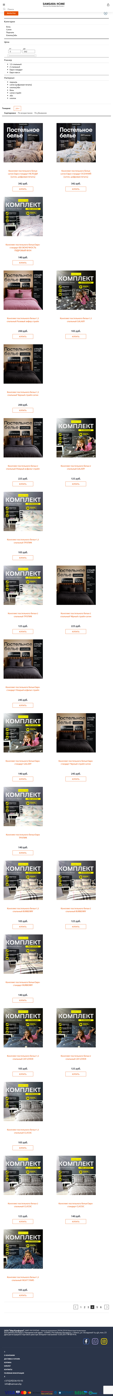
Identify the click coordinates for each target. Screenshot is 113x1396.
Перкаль (10, 32)
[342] (35, 55)
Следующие (106, 1307)
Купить (23, 189)
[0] (8, 55)
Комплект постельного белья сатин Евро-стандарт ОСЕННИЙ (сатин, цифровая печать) (75, 173)
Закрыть (106, 13)
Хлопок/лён (11, 35)
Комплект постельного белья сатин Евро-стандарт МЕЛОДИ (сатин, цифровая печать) (23, 173)
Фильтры (11, 13)
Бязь (8, 26)
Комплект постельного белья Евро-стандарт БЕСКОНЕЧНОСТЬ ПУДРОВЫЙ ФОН (23, 247)
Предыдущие (76, 1307)
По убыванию (40, 113)
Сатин (8, 29)
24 (17, 108)
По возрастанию (25, 113)
